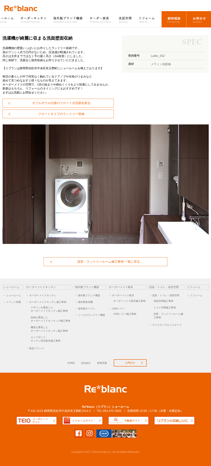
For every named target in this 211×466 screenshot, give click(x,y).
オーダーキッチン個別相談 (174, 19)
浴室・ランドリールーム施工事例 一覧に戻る (108, 261)
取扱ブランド (36, 348)
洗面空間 (125, 19)
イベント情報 (13, 302)
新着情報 (102, 363)
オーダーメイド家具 (123, 295)
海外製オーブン (86, 308)
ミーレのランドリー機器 (91, 315)
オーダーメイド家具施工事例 (129, 301)
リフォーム (149, 19)
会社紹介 (86, 363)
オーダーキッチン (34, 19)
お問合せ (198, 19)
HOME (71, 363)
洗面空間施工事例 (163, 301)
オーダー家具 (101, 19)
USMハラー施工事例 (124, 314)
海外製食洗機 (85, 302)
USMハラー (118, 308)
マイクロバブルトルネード (167, 324)
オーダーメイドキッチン (42, 295)
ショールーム (13, 295)
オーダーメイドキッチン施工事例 (47, 302)
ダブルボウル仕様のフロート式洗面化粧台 (61, 103)
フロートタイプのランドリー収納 (61, 114)
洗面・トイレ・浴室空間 (165, 295)
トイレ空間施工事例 (165, 307)
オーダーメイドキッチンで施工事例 (50, 319)
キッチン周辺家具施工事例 (45, 339)
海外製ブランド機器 (68, 19)
